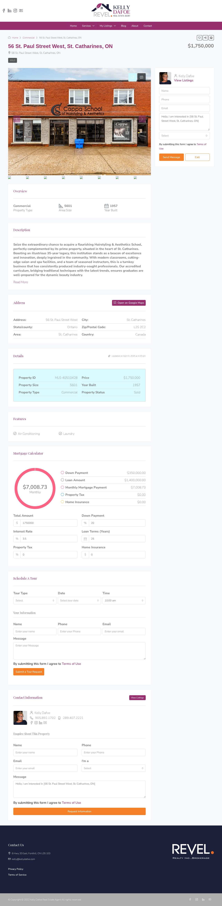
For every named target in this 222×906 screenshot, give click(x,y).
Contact (148, 25)
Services (86, 25)
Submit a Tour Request (29, 672)
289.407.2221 (73, 718)
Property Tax (22, 547)
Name (17, 624)
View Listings (137, 697)
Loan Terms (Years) (96, 531)
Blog (123, 25)
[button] (199, 37)
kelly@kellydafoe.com (23, 859)
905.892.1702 (45, 718)
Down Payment (93, 516)
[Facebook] (191, 899)
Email (107, 624)
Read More (20, 282)
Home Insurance (93, 547)
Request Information (79, 811)
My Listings (106, 25)
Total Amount (23, 516)
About (134, 25)
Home (73, 25)
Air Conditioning (29, 434)
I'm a (85, 761)
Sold (12, 60)
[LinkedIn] (204, 899)
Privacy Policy (15, 869)
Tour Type (20, 593)
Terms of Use (71, 664)
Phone (62, 624)
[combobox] (35, 600)
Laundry (68, 434)
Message (19, 638)
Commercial (29, 37)
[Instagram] (197, 899)
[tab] (132, 77)
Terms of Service (17, 874)
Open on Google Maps (130, 302)
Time (106, 593)
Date (61, 593)
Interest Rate (22, 531)
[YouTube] (210, 899)
